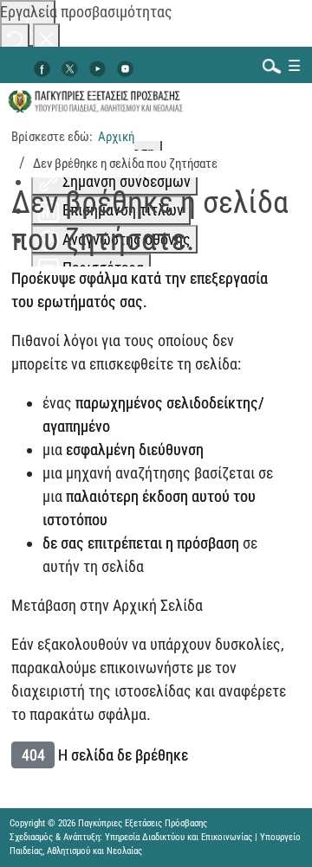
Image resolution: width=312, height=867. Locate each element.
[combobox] (268, 65)
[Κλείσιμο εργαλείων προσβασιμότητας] (46, 37)
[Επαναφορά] (14, 37)
